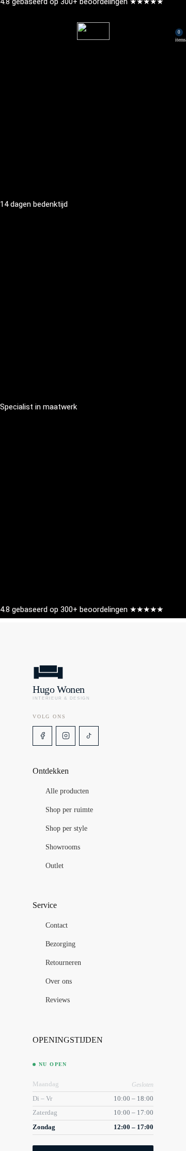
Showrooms (62, 847)
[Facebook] (42, 736)
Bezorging (60, 944)
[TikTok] (89, 736)
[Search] (165, 31)
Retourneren (63, 963)
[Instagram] (65, 736)
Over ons (58, 981)
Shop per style (66, 829)
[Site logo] (93, 31)
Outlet (54, 866)
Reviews (57, 1000)
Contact (56, 925)
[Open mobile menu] (12, 31)
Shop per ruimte (69, 810)
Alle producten (67, 791)
